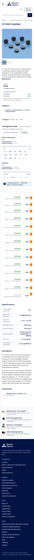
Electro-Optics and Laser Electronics (14, 465)
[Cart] (21, 9)
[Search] (30, 15)
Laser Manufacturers (8, 483)
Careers (4, 545)
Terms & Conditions (8, 517)
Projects (4, 532)
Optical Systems (7, 467)
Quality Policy (6, 514)
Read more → (6, 79)
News (3, 540)
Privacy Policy (6, 511)
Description (17, 119)
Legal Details (6, 509)
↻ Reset (24, 132)
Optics (4, 470)
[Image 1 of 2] (4, 62)
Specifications (12, 119)
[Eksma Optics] (12, 4)
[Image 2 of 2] (9, 62)
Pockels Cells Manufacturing (11, 529)
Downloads (21, 119)
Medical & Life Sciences (9, 485)
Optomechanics (7, 473)
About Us (5, 503)
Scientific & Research (9, 496)
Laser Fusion (6, 493)
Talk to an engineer (8, 537)
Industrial (5, 491)
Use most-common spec (10, 132)
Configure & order (5, 119)
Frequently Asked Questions (11, 527)
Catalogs (5, 542)
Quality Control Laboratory (10, 535)
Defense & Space (7, 480)
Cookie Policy (6, 506)
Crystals (4, 462)
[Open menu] (3, 4)
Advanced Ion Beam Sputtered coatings (15, 524)
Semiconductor (7, 488)
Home (4, 20)
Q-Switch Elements (15, 20)
